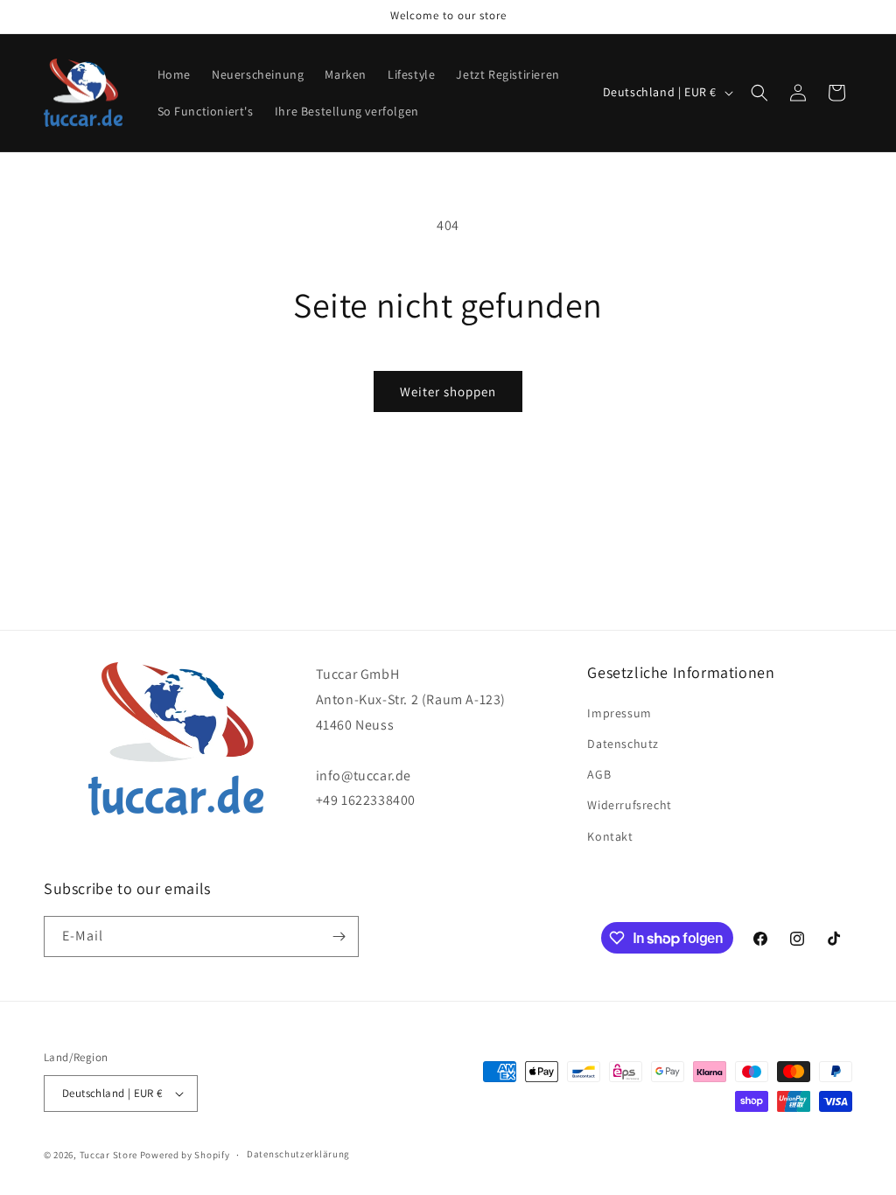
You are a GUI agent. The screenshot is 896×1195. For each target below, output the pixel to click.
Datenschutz (623, 743)
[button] (759, 92)
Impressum (619, 713)
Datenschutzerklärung (298, 1154)
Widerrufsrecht (629, 805)
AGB (599, 774)
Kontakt (610, 836)
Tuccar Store (108, 1155)
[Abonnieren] (338, 936)
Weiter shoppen (448, 391)
